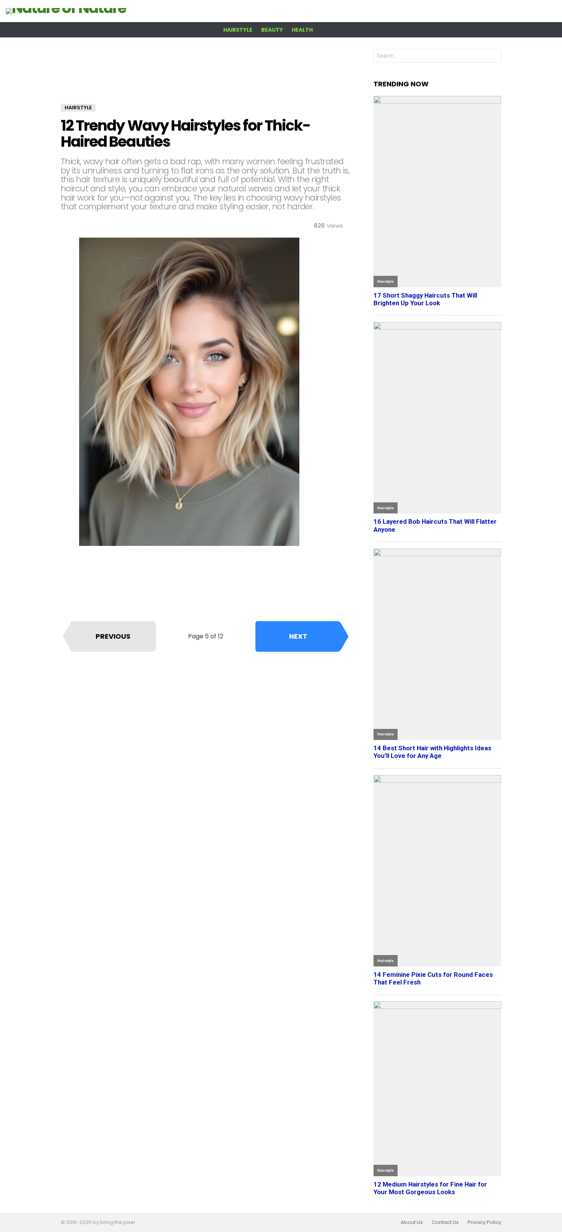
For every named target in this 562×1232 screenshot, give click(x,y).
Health (302, 30)
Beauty (272, 30)
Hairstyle (237, 30)
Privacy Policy (484, 1222)
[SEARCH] (551, 29)
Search (493, 57)
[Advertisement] (206, 76)
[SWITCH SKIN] (538, 29)
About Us (412, 1222)
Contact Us (445, 1222)
